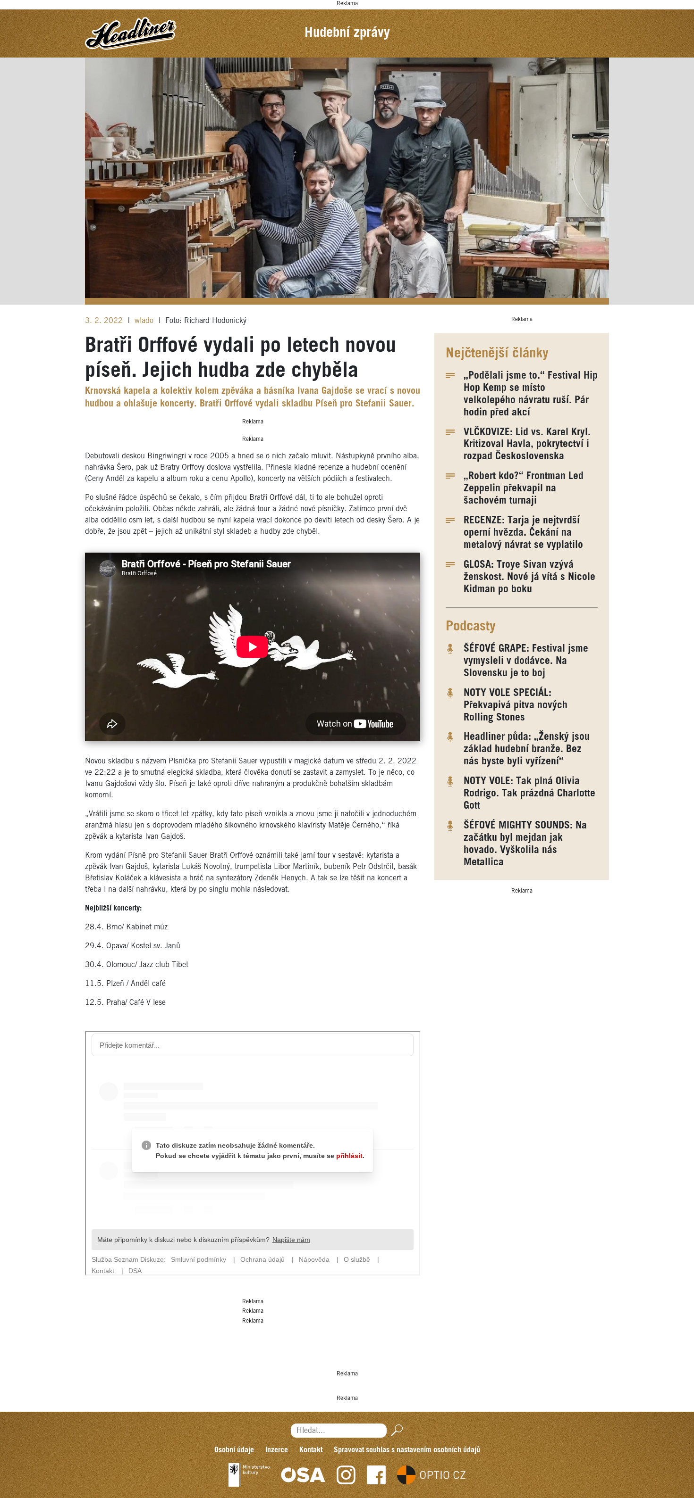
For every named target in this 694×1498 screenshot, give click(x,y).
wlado (145, 320)
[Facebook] (376, 1474)
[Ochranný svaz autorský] (303, 1474)
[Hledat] (395, 1430)
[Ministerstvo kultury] (249, 1475)
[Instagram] (346, 1474)
